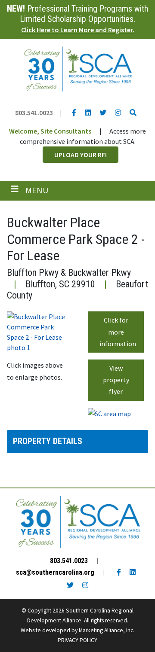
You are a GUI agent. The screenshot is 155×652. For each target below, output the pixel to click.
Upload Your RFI (80, 154)
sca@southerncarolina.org (55, 572)
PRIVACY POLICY (77, 640)
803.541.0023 (34, 112)
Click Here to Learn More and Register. (77, 29)
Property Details (47, 441)
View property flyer (116, 380)
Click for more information (117, 331)
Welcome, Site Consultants (50, 131)
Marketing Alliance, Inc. (106, 630)
